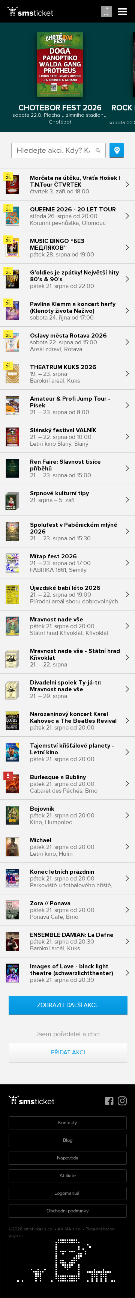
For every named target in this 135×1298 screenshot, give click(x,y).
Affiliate (68, 1176)
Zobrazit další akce (68, 1005)
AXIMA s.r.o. (69, 1229)
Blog (67, 1140)
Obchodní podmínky (67, 1211)
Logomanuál (67, 1193)
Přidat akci (68, 1052)
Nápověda (67, 1158)
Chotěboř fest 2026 (60, 108)
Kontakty (67, 1123)
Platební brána (100, 1229)
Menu (123, 12)
